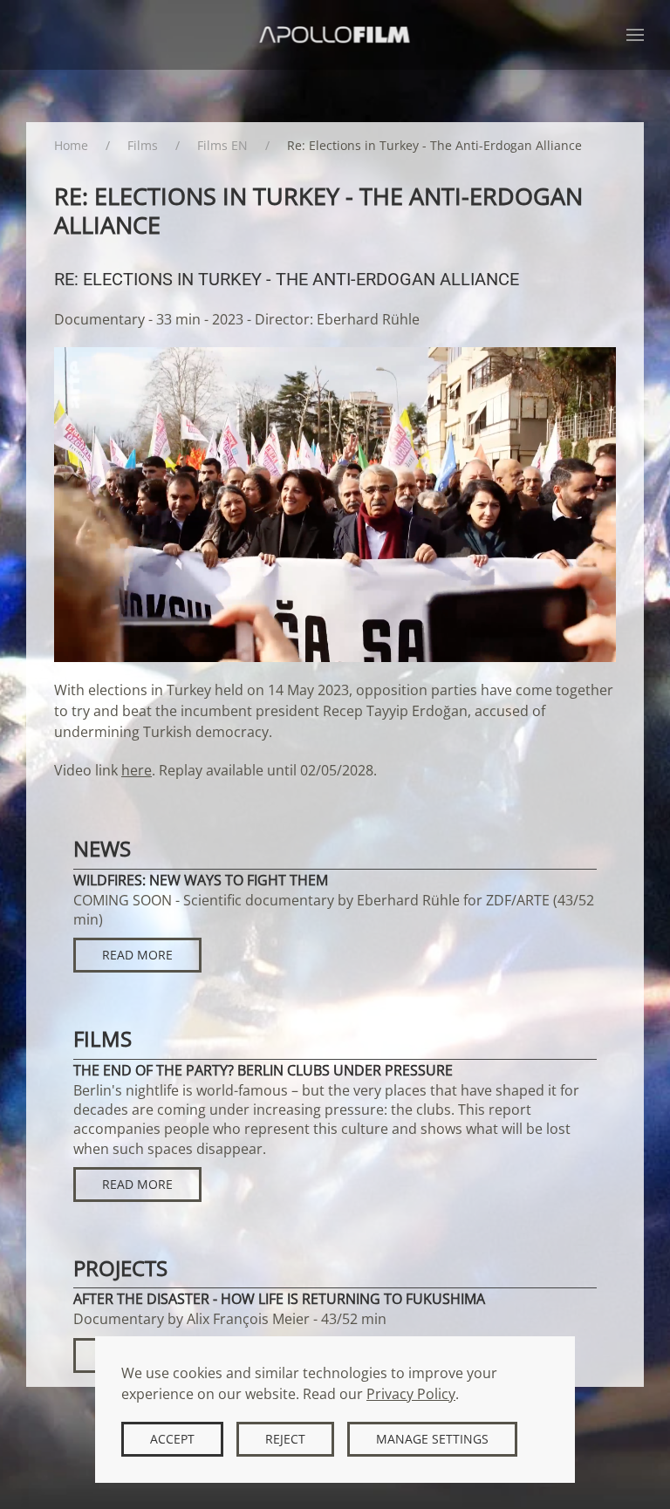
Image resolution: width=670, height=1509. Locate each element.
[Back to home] (335, 35)
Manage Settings (432, 1438)
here (136, 770)
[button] (635, 35)
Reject (285, 1438)
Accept (172, 1438)
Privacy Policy (410, 1393)
